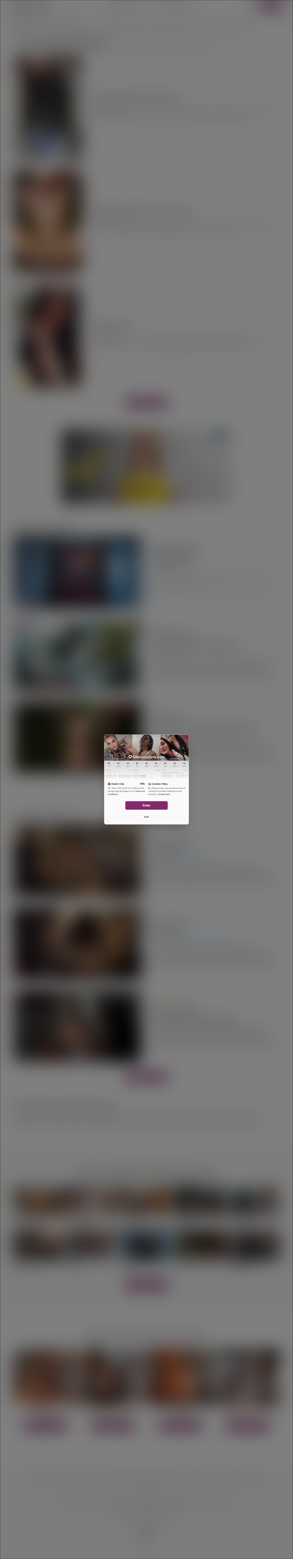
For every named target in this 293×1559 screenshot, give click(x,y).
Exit (146, 816)
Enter (147, 805)
